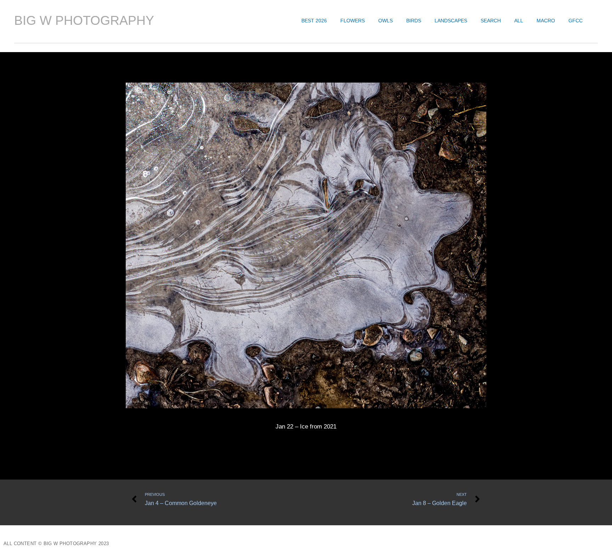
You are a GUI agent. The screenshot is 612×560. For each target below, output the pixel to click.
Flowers (352, 20)
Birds (413, 20)
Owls (385, 20)
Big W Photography (84, 20)
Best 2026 (314, 20)
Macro (546, 20)
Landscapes (451, 20)
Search (491, 20)
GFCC (575, 20)
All (518, 20)
